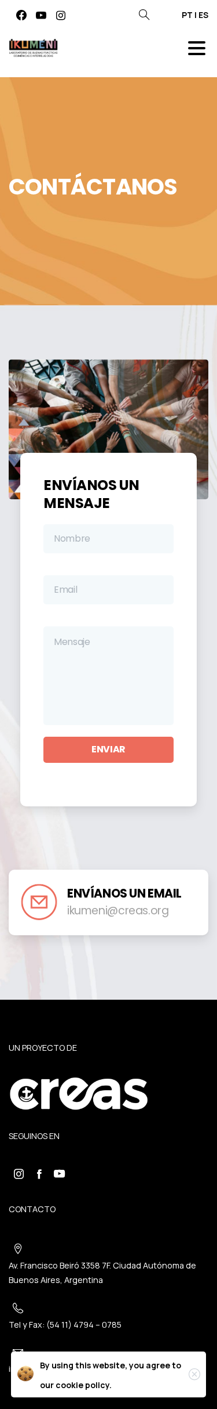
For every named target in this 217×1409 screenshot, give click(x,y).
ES (203, 14)
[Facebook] (21, 15)
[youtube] (41, 15)
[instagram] (61, 15)
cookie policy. (84, 1384)
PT (187, 14)
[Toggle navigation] (196, 48)
